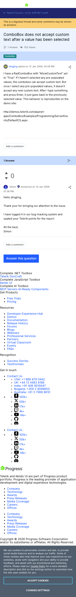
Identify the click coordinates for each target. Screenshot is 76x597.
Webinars (13, 333)
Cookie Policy (38, 566)
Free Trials (14, 298)
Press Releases (17, 498)
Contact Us (14, 376)
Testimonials (15, 364)
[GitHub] (16, 420)
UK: (29, 382)
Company (13, 488)
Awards (12, 495)
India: (30, 385)
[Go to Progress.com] (11, 470)
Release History (17, 323)
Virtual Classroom (19, 342)
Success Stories (17, 361)
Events (11, 345)
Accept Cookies (38, 580)
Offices (12, 508)
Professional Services (21, 336)
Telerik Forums (14, 13)
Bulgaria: (32, 388)
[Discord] (16, 424)
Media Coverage (18, 501)
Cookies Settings (38, 590)
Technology (15, 492)
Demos (11, 317)
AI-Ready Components (33, 289)
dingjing (13, 66)
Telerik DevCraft (11, 276)
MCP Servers (8, 289)
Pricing (11, 301)
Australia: (32, 392)
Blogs (10, 329)
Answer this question (21, 258)
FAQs (10, 348)
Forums (12, 326)
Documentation (17, 320)
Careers (12, 504)
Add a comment (15, 146)
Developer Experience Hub (25, 313)
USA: (29, 379)
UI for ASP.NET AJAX (36, 13)
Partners (12, 339)
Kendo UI (6, 282)
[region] (38, 571)
